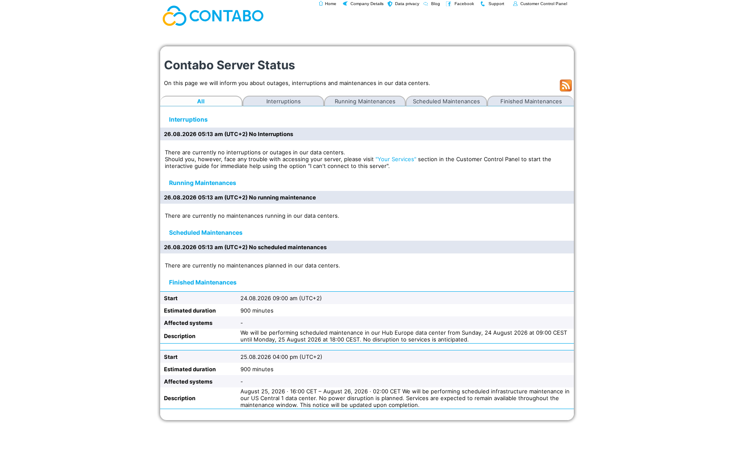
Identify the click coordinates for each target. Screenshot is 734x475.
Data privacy (407, 3)
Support (496, 3)
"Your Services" (395, 159)
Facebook (464, 3)
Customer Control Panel (543, 3)
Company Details (367, 3)
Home (330, 3)
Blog (435, 3)
